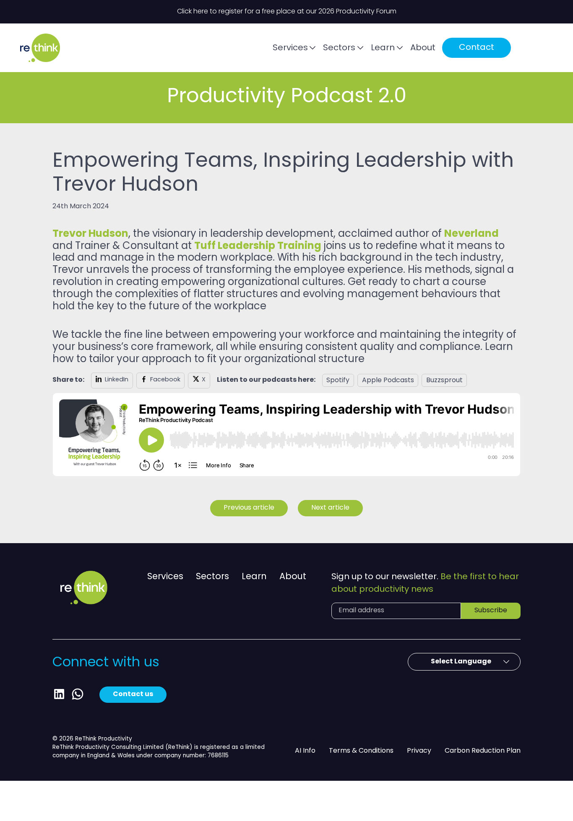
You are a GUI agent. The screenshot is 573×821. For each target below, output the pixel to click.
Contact (476, 47)
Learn (383, 48)
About (422, 48)
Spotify (337, 380)
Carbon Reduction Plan (483, 751)
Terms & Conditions (361, 751)
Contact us (133, 694)
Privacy (419, 751)
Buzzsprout (444, 380)
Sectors (339, 48)
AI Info (305, 751)
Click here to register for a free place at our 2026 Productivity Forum (286, 11)
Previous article (249, 507)
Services (290, 48)
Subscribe (490, 610)
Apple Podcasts (388, 380)
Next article (330, 507)
